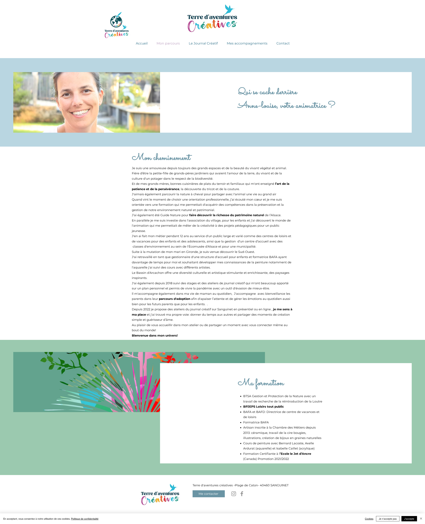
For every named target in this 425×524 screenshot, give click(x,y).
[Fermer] (421, 518)
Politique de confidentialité (84, 518)
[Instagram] (233, 493)
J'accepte (409, 518)
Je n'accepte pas (388, 518)
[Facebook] (242, 493)
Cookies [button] (369, 518)
